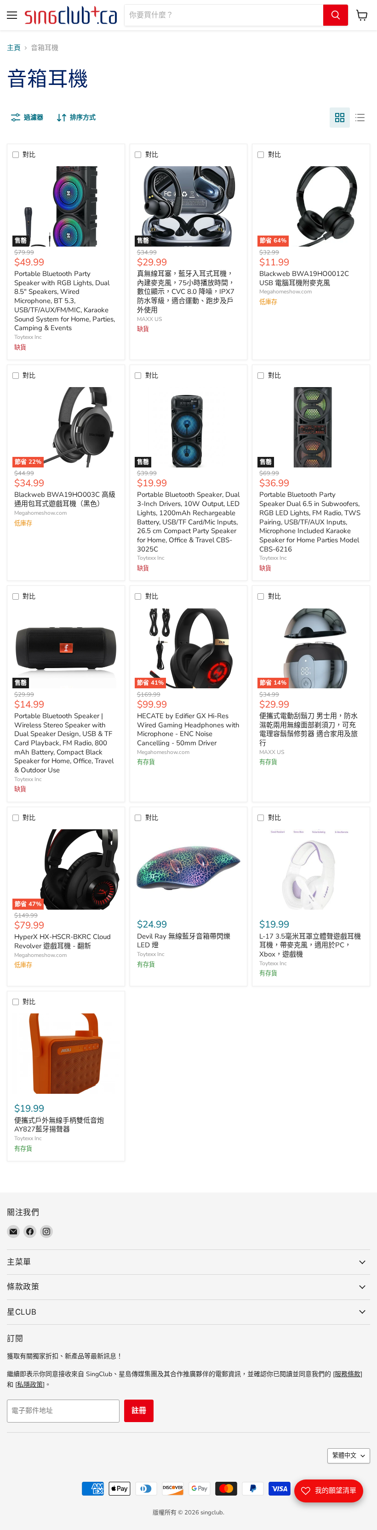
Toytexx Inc (28, 337)
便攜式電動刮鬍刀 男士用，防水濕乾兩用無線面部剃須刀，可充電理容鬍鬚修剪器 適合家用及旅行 (308, 729)
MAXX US (149, 319)
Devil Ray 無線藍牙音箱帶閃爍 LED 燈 (183, 941)
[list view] (360, 117)
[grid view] (340, 117)
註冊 (138, 1411)
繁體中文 (344, 1455)
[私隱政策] (30, 1384)
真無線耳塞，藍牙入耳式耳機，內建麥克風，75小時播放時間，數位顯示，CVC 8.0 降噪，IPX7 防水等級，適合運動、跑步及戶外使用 (186, 292)
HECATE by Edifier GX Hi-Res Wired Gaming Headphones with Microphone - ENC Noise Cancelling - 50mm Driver (188, 729)
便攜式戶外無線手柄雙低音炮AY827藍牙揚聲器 (59, 1125)
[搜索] (335, 15)
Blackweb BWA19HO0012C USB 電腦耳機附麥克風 (304, 278)
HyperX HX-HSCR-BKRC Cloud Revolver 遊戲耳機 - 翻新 (62, 941)
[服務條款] (347, 1374)
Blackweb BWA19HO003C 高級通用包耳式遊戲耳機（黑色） (64, 499)
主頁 (14, 48)
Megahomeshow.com (285, 291)
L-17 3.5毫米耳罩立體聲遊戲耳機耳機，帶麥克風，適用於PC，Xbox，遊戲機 (310, 945)
